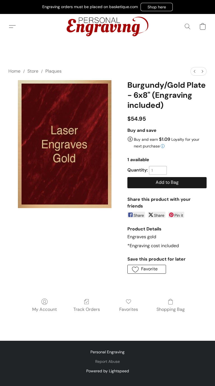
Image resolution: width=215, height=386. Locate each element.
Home (14, 71)
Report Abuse (107, 361)
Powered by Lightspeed (107, 370)
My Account (44, 309)
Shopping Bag (170, 309)
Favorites (128, 309)
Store (32, 71)
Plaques (53, 71)
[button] (157, 7)
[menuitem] (194, 71)
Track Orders (86, 309)
